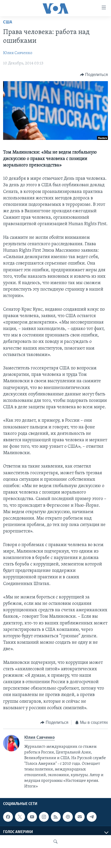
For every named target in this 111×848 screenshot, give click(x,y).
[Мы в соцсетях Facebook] (8, 817)
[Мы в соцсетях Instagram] (44, 817)
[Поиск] (55, 841)
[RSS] (56, 817)
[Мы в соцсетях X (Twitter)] (20, 817)
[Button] (94, 74)
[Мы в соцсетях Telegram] (92, 817)
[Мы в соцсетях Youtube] (32, 817)
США (7, 22)
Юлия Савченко (17, 53)
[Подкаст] (68, 817)
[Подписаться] (80, 817)
